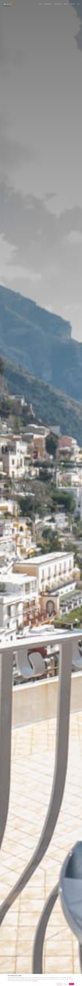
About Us (66, 4)
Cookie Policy (35, 980)
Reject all (65, 984)
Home (40, 4)
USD (78, 4)
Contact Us (72, 4)
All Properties (47, 4)
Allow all (71, 984)
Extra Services (57, 4)
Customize (59, 984)
